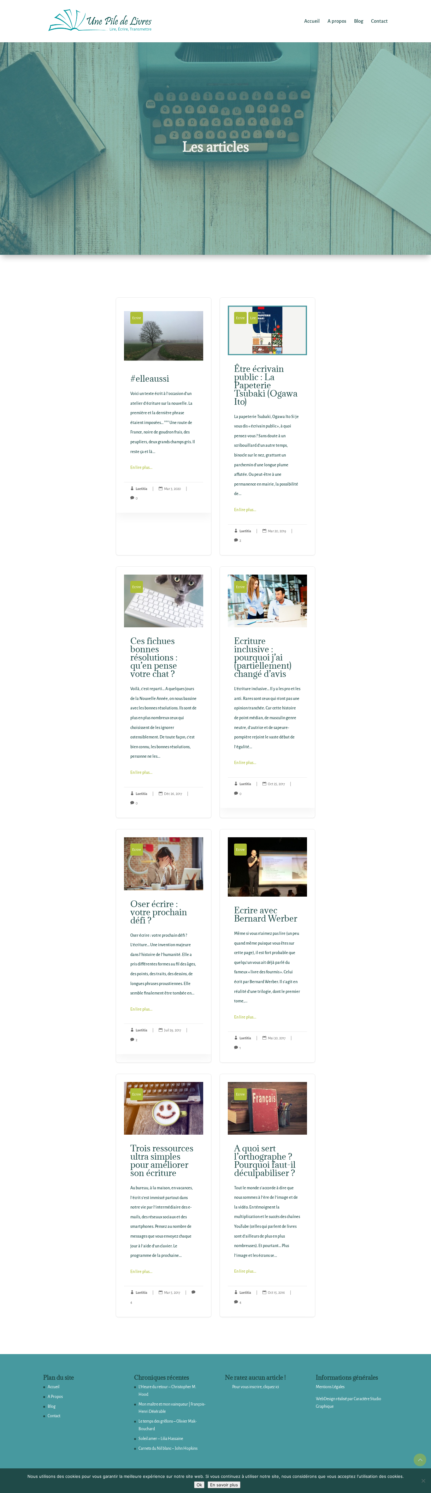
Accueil (53, 1387)
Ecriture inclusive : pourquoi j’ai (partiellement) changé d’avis (267, 692)
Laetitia (141, 489)
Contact (54, 1416)
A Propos (55, 1396)
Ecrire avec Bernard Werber (267, 945)
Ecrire (136, 318)
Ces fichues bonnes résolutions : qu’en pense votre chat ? (163, 692)
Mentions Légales (330, 1387)
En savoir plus (224, 1484)
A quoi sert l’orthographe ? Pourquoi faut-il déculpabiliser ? (267, 1195)
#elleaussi (163, 426)
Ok (199, 1484)
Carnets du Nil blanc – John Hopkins (168, 1448)
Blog (52, 1406)
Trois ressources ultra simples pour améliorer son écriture (163, 1195)
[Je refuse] (423, 1481)
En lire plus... (141, 467)
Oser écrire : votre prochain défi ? (163, 945)
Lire (253, 318)
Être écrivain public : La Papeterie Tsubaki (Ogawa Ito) (267, 426)
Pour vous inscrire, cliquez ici (255, 1387)
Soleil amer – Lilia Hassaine (161, 1438)
